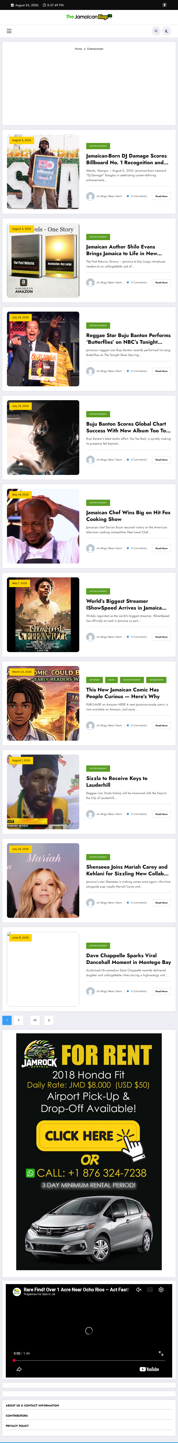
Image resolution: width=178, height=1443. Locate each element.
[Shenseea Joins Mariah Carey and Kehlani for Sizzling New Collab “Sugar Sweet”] (43, 880)
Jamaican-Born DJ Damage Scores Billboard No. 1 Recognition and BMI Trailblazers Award (126, 159)
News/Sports (156, 679)
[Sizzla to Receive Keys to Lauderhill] (43, 792)
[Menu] (9, 31)
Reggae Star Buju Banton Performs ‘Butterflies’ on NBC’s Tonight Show (128, 339)
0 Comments (139, 196)
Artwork (94, 679)
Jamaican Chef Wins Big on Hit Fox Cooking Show (128, 516)
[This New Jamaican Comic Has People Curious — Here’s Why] (43, 703)
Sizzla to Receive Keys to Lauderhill (116, 782)
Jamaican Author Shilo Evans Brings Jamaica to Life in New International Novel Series (121, 250)
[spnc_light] (166, 31)
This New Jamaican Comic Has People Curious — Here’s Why (123, 693)
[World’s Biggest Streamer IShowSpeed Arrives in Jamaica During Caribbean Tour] (43, 614)
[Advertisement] (89, 85)
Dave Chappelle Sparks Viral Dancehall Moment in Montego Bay (128, 959)
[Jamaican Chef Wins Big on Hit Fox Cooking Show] (43, 526)
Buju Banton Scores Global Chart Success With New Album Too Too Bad (127, 427)
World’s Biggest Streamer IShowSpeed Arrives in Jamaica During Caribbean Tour (124, 604)
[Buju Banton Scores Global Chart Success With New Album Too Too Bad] (43, 437)
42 (35, 1020)
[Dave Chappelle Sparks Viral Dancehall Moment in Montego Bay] (43, 969)
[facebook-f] (164, 5)
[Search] (156, 31)
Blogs (111, 679)
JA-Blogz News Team (109, 196)
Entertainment (98, 146)
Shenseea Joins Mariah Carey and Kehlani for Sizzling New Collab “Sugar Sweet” (127, 870)
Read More (162, 196)
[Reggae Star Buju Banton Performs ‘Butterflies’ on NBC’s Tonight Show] (43, 349)
